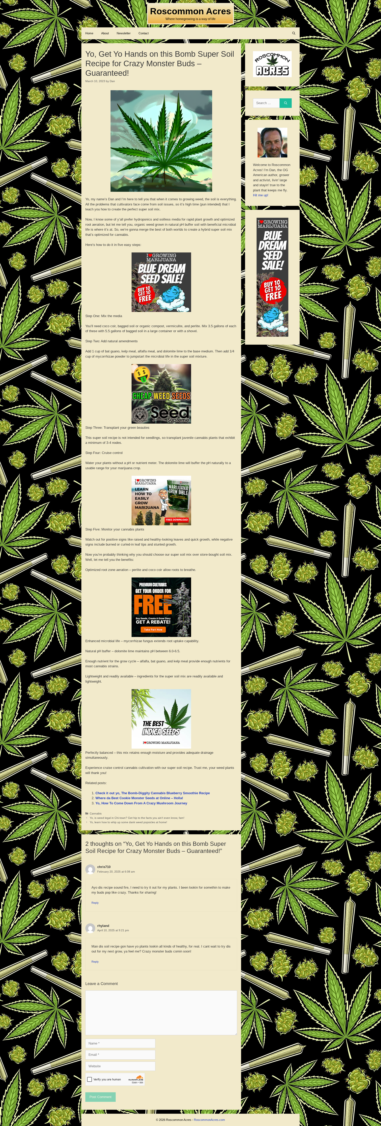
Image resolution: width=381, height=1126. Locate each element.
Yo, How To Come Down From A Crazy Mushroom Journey (141, 803)
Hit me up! (260, 195)
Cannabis (96, 813)
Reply (95, 902)
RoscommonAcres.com (209, 1119)
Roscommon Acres (190, 11)
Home (89, 33)
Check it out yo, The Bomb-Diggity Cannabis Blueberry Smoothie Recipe (152, 793)
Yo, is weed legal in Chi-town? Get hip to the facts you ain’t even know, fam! (137, 817)
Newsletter (124, 33)
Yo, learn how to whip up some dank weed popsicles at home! (128, 822)
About (105, 33)
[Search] (286, 103)
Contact (144, 33)
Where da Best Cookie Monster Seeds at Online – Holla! (139, 798)
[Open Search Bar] (294, 33)
